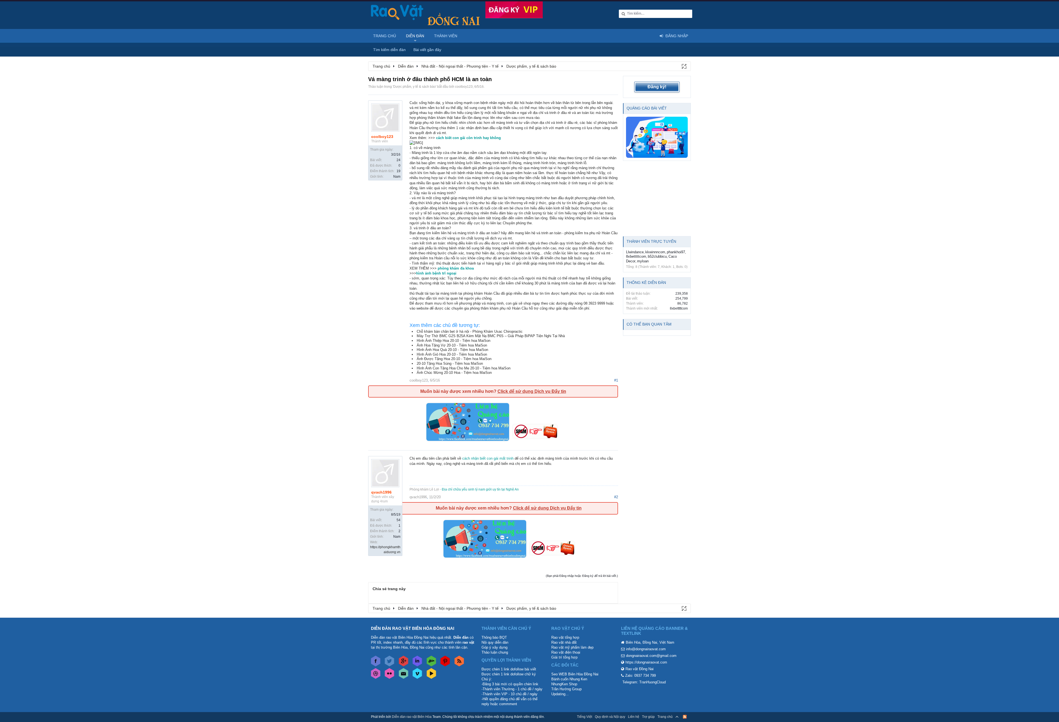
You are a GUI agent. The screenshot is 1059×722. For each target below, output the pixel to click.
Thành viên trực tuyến (651, 241)
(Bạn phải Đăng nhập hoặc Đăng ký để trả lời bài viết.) (582, 575)
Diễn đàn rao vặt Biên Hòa (412, 717)
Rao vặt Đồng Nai (639, 669)
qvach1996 (381, 492)
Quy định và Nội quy (610, 717)
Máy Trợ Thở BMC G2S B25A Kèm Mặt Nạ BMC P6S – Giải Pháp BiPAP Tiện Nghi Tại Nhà (491, 336)
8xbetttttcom (636, 256)
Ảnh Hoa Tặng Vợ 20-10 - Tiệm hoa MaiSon (452, 345)
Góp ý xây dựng (494, 647)
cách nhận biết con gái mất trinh (488, 458)
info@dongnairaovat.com (646, 649)
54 (398, 520)
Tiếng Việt (584, 717)
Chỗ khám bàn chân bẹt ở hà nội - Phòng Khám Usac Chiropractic (470, 331)
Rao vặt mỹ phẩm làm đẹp (572, 647)
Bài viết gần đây (427, 49)
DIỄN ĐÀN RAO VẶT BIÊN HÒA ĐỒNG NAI (412, 628)
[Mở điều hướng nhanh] (683, 66)
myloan (643, 261)
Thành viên (445, 36)
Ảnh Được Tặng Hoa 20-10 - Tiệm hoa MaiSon (454, 359)
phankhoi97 (676, 252)
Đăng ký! (657, 86)
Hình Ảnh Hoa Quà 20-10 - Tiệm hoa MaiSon (452, 350)
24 (398, 160)
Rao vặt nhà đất (564, 642)
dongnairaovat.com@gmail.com (651, 656)
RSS (685, 717)
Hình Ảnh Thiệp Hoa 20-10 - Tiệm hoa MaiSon (453, 341)
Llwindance (635, 252)
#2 (616, 497)
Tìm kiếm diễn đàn (389, 49)
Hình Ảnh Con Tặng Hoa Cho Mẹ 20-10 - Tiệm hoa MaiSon (463, 368)
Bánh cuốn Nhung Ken (569, 679)
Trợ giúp (648, 717)
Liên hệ (633, 717)
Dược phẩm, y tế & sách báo (414, 87)
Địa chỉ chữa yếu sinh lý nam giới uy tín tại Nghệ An (480, 489)
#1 (616, 380)
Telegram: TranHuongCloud (644, 682)
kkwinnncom (655, 252)
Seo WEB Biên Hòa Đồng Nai (574, 674)
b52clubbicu (657, 256)
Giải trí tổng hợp (564, 657)
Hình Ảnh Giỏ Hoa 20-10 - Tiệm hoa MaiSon (452, 354)
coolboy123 (464, 87)
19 (398, 171)
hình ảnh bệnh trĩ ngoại (436, 273)
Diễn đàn (415, 36)
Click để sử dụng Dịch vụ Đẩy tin (532, 391)
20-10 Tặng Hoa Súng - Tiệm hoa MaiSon (450, 363)
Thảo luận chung (495, 652)
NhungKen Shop (564, 684)
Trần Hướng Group (566, 689)
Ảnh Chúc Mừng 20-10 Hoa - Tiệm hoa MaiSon (454, 373)
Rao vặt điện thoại (565, 652)
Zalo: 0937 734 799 (640, 675)
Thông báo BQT (494, 637)
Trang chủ (384, 36)
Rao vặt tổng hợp (565, 637)
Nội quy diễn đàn (495, 642)
